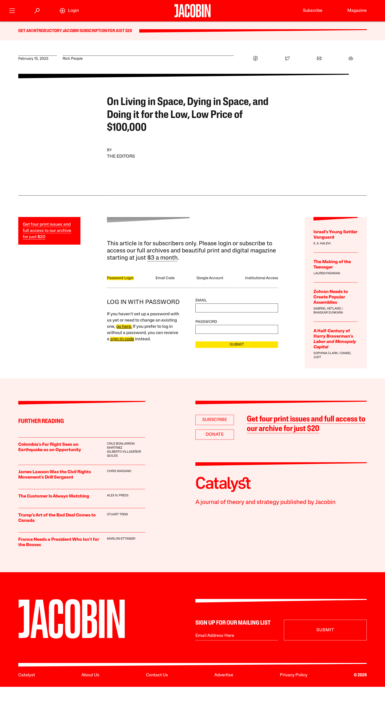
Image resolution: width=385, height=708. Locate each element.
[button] (12, 10)
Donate (215, 434)
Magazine (357, 10)
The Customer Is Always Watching (53, 496)
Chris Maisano (119, 471)
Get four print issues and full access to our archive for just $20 (47, 230)
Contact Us (157, 675)
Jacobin (71, 31)
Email (201, 300)
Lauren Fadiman (326, 273)
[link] (69, 10)
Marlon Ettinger (121, 539)
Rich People (73, 59)
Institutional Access (261, 278)
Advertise (223, 675)
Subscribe (312, 10)
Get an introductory (40, 31)
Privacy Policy (293, 675)
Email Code (165, 278)
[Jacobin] (192, 11)
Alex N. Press (118, 495)
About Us (90, 675)
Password (206, 322)
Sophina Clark (325, 353)
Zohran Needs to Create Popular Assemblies (330, 297)
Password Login (120, 278)
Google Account (210, 278)
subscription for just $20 (105, 31)
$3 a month (162, 258)
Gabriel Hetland (327, 308)
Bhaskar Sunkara (328, 312)
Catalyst (26, 675)
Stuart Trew (117, 514)
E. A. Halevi (322, 243)
